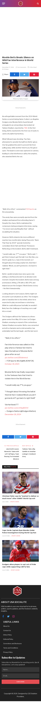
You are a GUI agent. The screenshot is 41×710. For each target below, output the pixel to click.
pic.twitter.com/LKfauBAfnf (16, 408)
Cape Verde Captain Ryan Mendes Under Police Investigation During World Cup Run (19, 531)
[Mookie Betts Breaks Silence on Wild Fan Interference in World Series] (20, 88)
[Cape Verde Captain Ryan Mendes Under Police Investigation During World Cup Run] (20, 516)
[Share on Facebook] (14, 74)
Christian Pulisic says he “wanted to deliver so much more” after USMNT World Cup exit (20, 497)
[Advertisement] (20, 31)
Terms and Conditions (10, 648)
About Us (6, 626)
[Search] (38, 3)
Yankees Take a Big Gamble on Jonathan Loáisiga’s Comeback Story (29, 453)
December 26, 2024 (13, 414)
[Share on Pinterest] (34, 74)
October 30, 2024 (12, 364)
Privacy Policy (8, 652)
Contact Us (7, 630)
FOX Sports (30, 209)
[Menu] (3, 3)
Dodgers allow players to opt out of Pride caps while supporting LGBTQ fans (19, 565)
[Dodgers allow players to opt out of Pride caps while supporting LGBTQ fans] (20, 551)
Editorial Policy (8, 639)
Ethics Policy (7, 635)
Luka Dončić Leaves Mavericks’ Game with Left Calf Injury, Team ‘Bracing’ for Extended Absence (11, 454)
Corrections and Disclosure (12, 643)
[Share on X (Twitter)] (24, 74)
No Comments (22, 67)
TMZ (25, 128)
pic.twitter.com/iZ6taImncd (16, 357)
